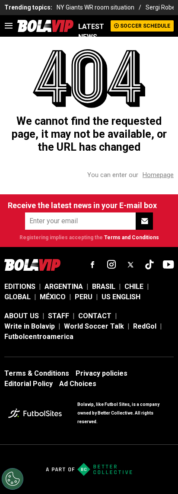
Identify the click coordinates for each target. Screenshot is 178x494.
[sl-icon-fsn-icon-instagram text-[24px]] (111, 265)
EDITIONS (19, 286)
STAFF (58, 316)
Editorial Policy (28, 384)
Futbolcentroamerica (38, 336)
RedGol (144, 326)
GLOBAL (17, 297)
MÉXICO (53, 297)
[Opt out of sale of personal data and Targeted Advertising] (12, 479)
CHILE (133, 286)
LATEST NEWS (91, 31)
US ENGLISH (121, 297)
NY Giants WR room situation (95, 7)
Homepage (158, 175)
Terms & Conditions (36, 373)
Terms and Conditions (131, 237)
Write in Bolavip (29, 326)
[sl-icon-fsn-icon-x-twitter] (130, 265)
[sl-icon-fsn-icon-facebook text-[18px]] (92, 265)
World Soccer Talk (94, 326)
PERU (83, 297)
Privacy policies (101, 373)
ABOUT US (21, 316)
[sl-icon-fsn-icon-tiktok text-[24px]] (149, 265)
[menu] (8, 26)
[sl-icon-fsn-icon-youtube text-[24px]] (168, 265)
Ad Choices (77, 384)
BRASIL (103, 286)
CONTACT (94, 316)
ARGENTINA (63, 286)
